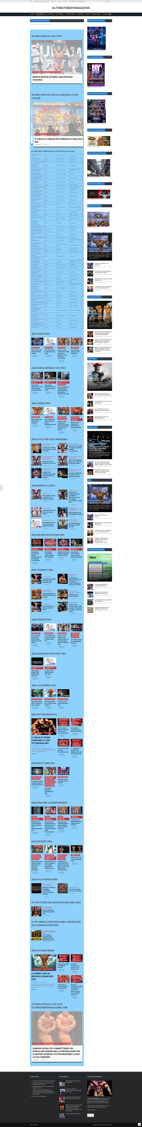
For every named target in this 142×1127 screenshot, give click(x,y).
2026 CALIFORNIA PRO (36, 699)
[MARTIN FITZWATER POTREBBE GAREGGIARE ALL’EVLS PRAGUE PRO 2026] (36, 888)
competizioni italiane (93, 563)
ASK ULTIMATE (106, 14)
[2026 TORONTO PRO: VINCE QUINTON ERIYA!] (36, 607)
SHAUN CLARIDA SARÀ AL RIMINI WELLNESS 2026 (101, 592)
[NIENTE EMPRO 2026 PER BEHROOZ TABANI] (63, 512)
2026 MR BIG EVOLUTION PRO (35, 549)
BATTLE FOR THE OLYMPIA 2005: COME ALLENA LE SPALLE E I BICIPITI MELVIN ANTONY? (103, 341)
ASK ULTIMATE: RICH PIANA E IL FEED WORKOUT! (99, 379)
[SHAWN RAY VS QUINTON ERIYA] (63, 594)
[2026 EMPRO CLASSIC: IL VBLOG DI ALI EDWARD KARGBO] (36, 494)
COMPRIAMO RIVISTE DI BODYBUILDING (77, 1)
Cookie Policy (90, 1116)
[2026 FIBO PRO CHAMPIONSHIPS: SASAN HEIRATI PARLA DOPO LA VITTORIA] (63, 810)
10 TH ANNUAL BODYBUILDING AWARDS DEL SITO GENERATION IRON (49, 931)
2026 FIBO (34, 816)
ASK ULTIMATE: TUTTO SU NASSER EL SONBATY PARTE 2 (102, 409)
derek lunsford (48, 748)
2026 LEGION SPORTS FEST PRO (36, 668)
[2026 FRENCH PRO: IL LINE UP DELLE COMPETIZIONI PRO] (50, 627)
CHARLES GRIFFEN (62, 419)
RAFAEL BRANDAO (36, 779)
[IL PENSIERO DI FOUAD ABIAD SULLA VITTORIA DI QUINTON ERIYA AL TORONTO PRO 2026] (63, 579)
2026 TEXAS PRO (35, 347)
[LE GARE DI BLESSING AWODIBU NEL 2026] (50, 771)
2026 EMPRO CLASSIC (47, 493)
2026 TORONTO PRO (37, 134)
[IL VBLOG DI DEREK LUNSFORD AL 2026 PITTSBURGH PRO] (43, 726)
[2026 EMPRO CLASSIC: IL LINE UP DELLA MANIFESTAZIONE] (36, 524)
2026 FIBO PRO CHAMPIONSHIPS (35, 819)
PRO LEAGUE (40, 14)
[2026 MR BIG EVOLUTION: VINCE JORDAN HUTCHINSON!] (50, 543)
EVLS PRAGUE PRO (38, 281)
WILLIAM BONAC (75, 637)
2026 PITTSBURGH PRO (38, 733)
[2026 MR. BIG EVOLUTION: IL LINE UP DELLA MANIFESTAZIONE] (77, 543)
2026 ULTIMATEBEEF (73, 521)
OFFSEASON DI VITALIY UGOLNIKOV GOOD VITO (77, 960)
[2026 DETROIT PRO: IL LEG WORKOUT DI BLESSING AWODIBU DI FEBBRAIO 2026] (50, 849)
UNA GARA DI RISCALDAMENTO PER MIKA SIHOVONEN (103, 271)
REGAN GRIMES (61, 384)
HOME (32, 14)
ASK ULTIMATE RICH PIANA (93, 375)
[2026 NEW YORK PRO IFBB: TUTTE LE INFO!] (63, 771)
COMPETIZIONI (50, 14)
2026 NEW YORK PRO (36, 185)
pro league (42, 748)
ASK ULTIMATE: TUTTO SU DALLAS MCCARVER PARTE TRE (103, 394)
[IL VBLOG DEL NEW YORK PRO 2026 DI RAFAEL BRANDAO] (37, 771)
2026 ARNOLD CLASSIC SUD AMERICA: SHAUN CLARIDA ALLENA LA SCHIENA (102, 471)
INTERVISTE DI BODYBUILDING (75, 420)
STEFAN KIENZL (75, 635)
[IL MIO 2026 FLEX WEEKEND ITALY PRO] (36, 461)
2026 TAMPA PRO (35, 417)
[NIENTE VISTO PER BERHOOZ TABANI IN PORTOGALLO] (63, 543)
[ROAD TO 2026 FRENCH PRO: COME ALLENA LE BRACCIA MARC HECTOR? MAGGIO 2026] (63, 627)
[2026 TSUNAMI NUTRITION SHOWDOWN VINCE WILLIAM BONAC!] (37, 627)
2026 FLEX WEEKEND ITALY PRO (49, 444)
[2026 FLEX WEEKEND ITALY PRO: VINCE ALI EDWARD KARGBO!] (63, 461)
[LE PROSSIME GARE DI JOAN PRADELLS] (77, 341)
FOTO (60, 1)
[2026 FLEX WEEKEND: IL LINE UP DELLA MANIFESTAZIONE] (63, 473)
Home (31, 1124)
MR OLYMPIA (60, 14)
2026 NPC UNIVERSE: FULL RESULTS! (102, 264)
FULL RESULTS (54, 1)
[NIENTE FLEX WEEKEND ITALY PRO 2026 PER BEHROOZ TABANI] (36, 473)
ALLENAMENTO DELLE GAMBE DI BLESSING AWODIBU (49, 858)
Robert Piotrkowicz (74, 275)
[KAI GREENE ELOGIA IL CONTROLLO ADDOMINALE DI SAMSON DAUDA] (56, 57)
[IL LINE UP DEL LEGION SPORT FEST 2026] (50, 661)
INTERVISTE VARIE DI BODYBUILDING (63, 725)
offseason (62, 980)
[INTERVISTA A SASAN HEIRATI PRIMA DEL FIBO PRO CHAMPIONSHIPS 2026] (37, 810)
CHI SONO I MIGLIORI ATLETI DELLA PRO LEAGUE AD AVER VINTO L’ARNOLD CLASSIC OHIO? (103, 463)
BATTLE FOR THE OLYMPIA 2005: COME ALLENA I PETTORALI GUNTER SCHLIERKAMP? (103, 333)
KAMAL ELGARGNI (63, 960)
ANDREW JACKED (63, 958)
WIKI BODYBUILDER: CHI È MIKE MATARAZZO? (103, 279)
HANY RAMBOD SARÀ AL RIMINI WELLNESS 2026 (103, 600)
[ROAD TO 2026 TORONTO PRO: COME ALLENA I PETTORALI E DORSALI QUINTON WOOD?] (63, 607)
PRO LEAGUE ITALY (46, 445)
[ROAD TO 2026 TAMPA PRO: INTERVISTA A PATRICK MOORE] (77, 411)
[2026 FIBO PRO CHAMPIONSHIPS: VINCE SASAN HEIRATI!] (77, 810)
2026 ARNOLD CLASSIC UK (37, 161)
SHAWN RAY (77, 592)
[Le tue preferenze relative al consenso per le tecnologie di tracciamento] (139, 1124)
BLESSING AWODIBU (49, 785)
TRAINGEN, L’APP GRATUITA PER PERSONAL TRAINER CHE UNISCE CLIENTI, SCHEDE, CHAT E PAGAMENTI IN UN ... (99, 568)
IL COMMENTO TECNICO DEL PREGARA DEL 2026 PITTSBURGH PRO (76, 744)
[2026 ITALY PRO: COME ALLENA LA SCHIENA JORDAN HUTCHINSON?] (63, 448)
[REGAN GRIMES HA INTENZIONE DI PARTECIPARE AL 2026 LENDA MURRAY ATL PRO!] (63, 376)
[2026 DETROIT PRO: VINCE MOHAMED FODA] (77, 849)
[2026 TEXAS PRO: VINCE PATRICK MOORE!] (37, 341)
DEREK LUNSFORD (48, 733)
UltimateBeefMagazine (71, 7)
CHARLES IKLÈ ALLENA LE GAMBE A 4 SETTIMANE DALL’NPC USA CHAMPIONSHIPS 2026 (102, 540)
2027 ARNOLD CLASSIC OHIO (93, 443)
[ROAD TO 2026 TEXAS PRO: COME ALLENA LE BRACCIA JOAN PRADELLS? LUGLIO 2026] (63, 341)
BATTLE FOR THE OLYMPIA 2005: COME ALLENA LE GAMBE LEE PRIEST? (99, 318)
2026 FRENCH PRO (35, 633)
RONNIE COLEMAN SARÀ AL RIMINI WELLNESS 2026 (102, 608)
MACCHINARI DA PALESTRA (102, 563)
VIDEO (87, 14)
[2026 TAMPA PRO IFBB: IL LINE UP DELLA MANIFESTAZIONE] (50, 411)
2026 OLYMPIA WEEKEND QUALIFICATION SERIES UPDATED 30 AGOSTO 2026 (43, 1083)
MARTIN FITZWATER (47, 885)
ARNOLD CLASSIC (70, 14)
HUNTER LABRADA (102, 443)
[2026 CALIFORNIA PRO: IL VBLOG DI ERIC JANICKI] (37, 693)
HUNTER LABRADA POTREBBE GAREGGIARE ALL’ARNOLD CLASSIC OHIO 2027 (99, 448)
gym (31, 1)
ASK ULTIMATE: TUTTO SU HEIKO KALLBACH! (102, 417)
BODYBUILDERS (96, 14)
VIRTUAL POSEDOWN (47, 591)
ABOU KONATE (61, 857)
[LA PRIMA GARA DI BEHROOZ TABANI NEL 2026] (63, 524)
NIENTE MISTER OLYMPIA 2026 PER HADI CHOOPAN (44, 1081)
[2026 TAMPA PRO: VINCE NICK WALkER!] (37, 411)
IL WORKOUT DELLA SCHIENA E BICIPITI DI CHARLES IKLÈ (103, 287)
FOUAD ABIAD (72, 575)
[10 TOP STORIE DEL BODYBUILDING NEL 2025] (36, 911)
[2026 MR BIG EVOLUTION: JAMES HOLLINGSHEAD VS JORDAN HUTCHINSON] (37, 543)
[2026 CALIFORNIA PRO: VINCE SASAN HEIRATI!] (50, 693)
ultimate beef (99, 266)
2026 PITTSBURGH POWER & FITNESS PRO (38, 188)
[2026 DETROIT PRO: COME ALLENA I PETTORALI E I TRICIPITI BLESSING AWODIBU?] (37, 849)
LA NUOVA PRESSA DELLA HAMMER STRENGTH (101, 585)
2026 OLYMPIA (35, 264)
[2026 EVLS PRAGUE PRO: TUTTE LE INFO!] (63, 888)
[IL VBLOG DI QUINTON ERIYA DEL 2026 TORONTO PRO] (56, 119)
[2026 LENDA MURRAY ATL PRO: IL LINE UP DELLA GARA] (50, 376)
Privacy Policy (90, 1114)
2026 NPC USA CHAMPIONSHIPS (94, 248)
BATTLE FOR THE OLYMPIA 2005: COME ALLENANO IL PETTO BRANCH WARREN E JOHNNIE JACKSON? (103, 349)
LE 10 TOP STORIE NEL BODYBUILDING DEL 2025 (48, 908)
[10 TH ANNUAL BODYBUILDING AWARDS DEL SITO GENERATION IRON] (36, 935)
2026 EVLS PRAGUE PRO (47, 884)
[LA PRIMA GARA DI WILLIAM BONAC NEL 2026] (77, 627)
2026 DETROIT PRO (36, 855)
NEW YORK (80, 14)
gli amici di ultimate (47, 458)
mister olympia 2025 (42, 749)
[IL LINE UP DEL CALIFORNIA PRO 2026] (63, 693)
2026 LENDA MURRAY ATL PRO (36, 382)
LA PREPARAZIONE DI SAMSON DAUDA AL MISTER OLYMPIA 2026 (53, 72)
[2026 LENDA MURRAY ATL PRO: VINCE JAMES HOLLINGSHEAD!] (37, 376)
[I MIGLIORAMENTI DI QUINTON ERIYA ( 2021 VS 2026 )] (36, 594)
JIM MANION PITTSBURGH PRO (76, 723)
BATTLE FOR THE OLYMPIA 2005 (94, 313)
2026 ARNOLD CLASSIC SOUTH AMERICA (50, 778)
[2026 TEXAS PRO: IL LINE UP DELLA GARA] (50, 341)
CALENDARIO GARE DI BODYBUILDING (41, 1)
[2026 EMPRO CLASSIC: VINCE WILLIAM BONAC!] (36, 512)
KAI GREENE (35, 72)
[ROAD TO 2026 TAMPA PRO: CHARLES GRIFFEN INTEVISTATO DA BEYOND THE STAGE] (63, 411)
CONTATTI (65, 1)
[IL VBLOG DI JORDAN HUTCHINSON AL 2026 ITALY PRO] (36, 448)
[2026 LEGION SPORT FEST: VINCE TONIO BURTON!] (37, 661)
